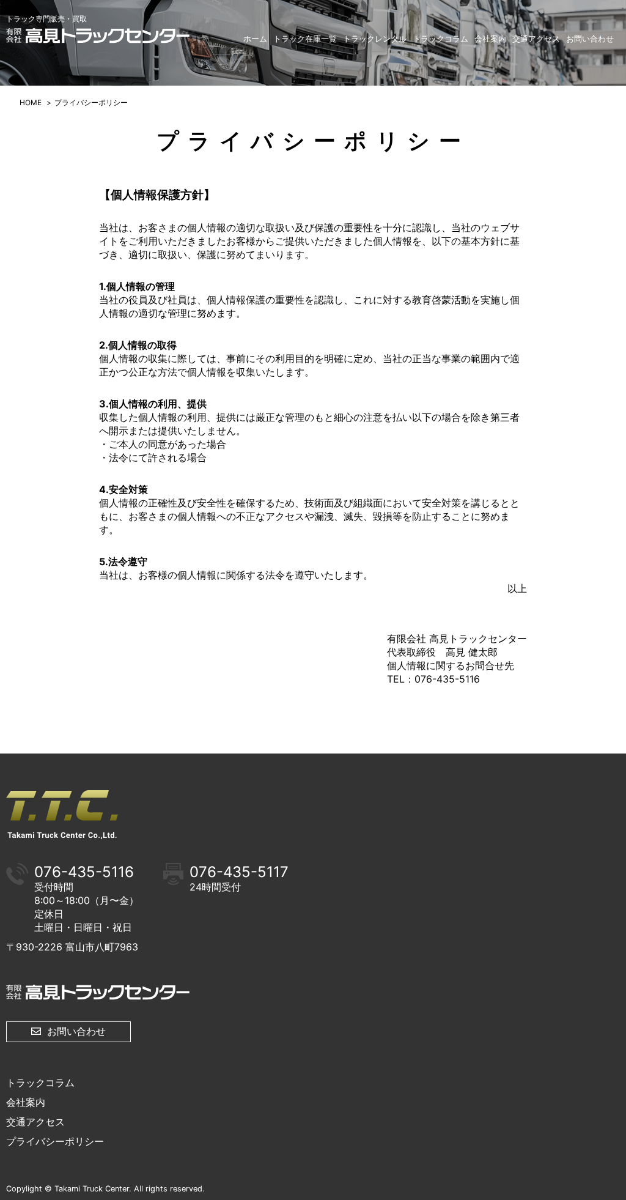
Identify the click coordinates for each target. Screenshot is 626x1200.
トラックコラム (440, 38)
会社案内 (490, 38)
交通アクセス (536, 38)
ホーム (255, 38)
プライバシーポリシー (55, 1141)
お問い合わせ (590, 38)
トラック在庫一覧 (305, 38)
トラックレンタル (375, 38)
